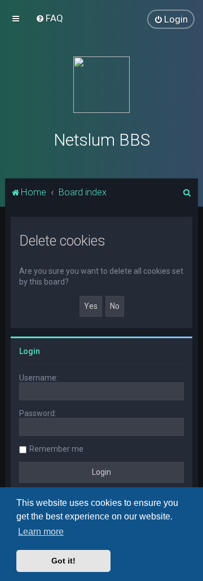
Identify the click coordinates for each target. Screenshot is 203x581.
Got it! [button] (63, 560)
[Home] (101, 84)
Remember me (56, 448)
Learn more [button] (41, 531)
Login (29, 351)
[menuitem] (49, 18)
